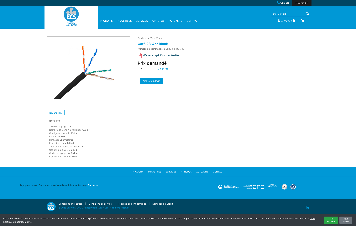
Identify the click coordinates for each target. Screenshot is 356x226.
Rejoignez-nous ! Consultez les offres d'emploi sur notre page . (59, 185)
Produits (142, 38)
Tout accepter (331, 220)
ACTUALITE (175, 20)
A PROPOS (158, 20)
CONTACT (193, 20)
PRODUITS (106, 20)
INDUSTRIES (124, 20)
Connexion (286, 20)
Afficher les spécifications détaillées (162, 55)
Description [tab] (55, 112)
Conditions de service (100, 203)
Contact (284, 2)
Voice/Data (156, 38)
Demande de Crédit (162, 203)
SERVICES (142, 20)
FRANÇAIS (301, 3)
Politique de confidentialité (132, 203)
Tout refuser (346, 220)
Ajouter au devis (151, 81)
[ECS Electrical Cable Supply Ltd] (71, 16)
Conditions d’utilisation (70, 203)
